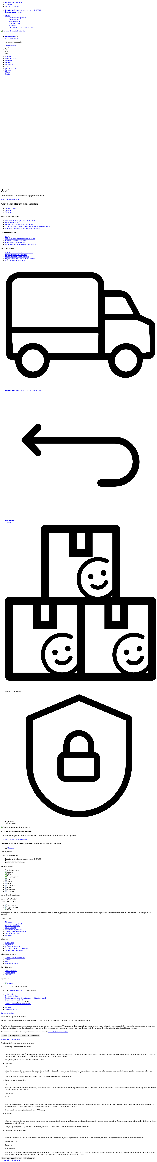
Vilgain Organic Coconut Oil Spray (17, 257)
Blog (6, 961)
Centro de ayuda (10, 208)
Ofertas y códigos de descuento (15, 931)
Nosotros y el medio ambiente (15, 958)
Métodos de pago (15, 23)
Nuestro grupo (10, 973)
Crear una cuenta (11, 45)
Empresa (8, 1007)
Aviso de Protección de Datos (58, 1032)
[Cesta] (80, 52)
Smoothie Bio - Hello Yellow (15, 242)
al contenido (9, 4)
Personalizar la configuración (30, 1035)
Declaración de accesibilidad (14, 1000)
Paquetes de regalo (11, 963)
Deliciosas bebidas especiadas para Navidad (20, 220)
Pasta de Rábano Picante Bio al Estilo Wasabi (20, 244)
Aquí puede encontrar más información (14, 839)
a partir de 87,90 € (23, 10)
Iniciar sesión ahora (11, 38)
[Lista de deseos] (7, 49)
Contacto (12, 25)
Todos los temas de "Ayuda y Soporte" (22, 27)
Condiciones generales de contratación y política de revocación (26, 998)
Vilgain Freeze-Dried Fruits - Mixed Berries (20, 259)
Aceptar (4, 1035)
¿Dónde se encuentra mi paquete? (16, 948)
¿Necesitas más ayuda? (13, 933)
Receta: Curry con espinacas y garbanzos (19, 224)
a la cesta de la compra (12, 6)
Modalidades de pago (12, 926)
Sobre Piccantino (11, 971)
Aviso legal (9, 994)
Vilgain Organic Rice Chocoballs (16, 255)
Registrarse (9, 945)
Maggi (7, 237)
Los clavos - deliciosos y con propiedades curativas (22, 228)
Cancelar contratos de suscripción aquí (18, 1004)
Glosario (8, 960)
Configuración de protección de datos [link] (17, 1002)
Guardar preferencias (8, 1158)
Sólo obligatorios (14, 1035)
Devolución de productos (13, 930)
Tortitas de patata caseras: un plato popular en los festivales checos (27, 226)
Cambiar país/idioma (20, 987)
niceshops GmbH (16, 990)
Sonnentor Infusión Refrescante (15, 241)
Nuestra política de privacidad (11, 1039)
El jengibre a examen (12, 222)
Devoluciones (14, 19)
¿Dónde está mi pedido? (17, 18)
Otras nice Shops (11, 1009)
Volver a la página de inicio (10, 199)
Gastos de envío (14, 21)
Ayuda (7, 16)
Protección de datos (11, 996)
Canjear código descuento (14, 950)
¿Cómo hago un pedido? (13, 924)
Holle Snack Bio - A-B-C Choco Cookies (19, 253)
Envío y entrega (10, 928)
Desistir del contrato (7, 1013)
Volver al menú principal (13, 3)
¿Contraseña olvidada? (12, 946)
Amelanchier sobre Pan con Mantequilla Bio (20, 239)
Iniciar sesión (9, 943)
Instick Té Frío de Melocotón (15, 260)
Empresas (8, 935)
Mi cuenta (8, 212)
